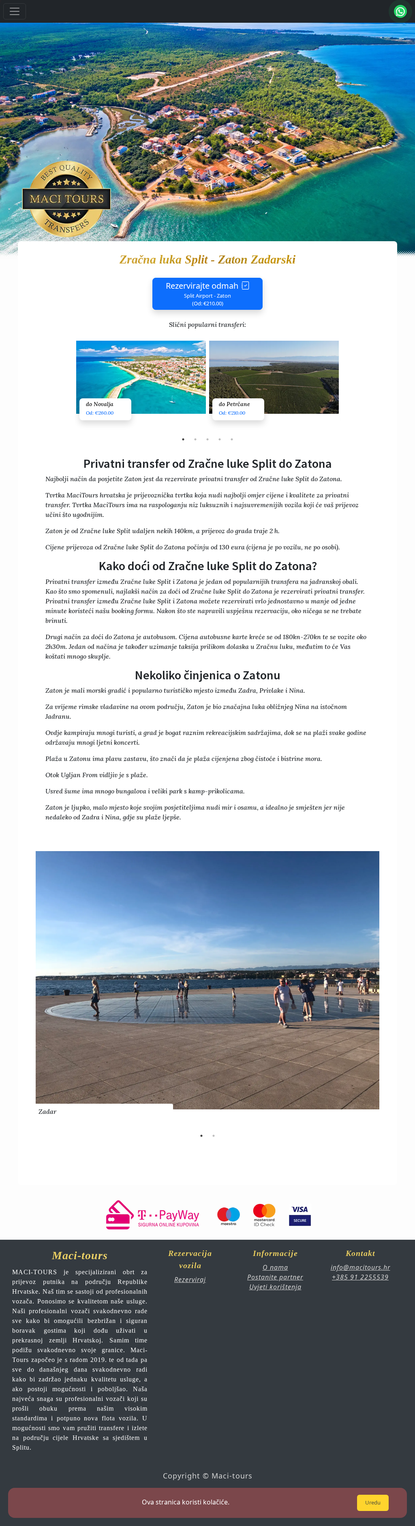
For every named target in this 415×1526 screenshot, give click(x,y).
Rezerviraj (190, 1279)
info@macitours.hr (360, 1267)
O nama (275, 1267)
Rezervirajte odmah (202, 293)
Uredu (373, 1502)
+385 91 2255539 (360, 1277)
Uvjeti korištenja (275, 1286)
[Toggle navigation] (14, 11)
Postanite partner (275, 1277)
